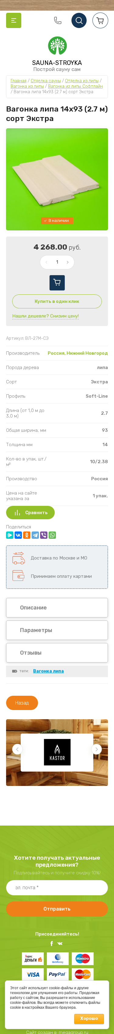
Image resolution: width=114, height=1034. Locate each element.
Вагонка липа (48, 671)
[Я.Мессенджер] (9, 535)
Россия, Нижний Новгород (78, 353)
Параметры (36, 630)
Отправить (57, 909)
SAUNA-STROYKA (57, 63)
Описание (33, 607)
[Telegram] (35, 535)
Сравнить (36, 512)
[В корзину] (57, 282)
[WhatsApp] (52, 535)
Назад (22, 703)
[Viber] (43, 535)
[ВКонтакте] (18, 535)
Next (96, 749)
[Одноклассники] (26, 535)
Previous (17, 749)
